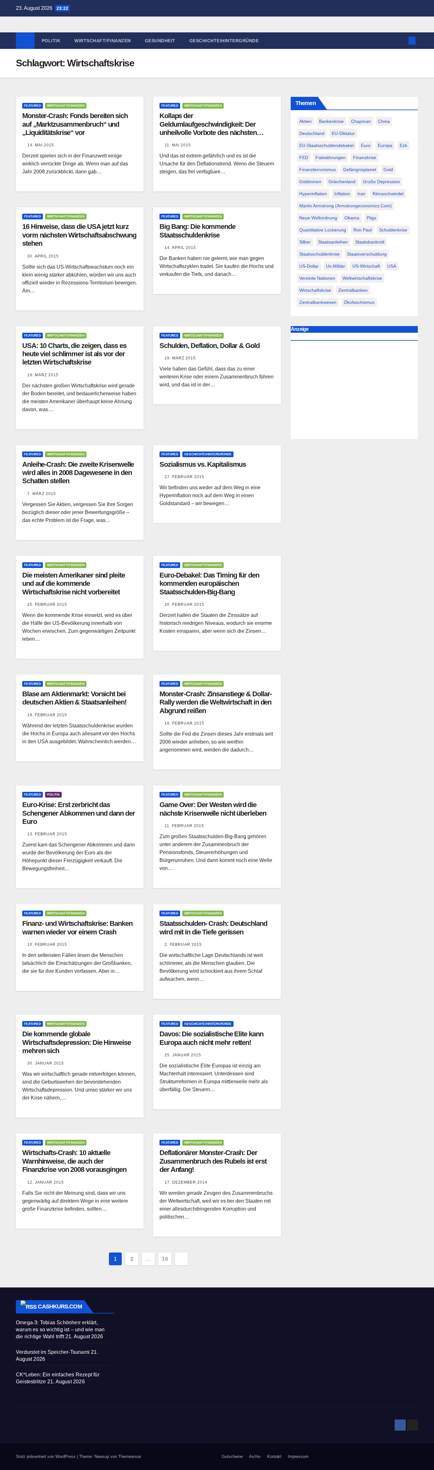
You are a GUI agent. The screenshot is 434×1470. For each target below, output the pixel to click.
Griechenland (342, 181)
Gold (388, 169)
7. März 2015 (41, 493)
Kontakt (274, 1456)
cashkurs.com (60, 1306)
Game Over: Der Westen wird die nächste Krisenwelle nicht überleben (212, 809)
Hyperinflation (313, 193)
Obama (351, 217)
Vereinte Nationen (317, 278)
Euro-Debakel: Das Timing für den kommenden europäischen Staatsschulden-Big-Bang (209, 583)
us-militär (335, 266)
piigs (371, 217)
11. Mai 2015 (178, 145)
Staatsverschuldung (367, 254)
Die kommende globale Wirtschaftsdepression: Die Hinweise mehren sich (76, 1042)
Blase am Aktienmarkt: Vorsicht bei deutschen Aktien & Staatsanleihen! (74, 698)
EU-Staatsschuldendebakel (326, 145)
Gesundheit (160, 40)
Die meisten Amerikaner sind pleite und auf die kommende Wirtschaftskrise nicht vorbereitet (73, 583)
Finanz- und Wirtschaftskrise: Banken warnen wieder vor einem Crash (77, 927)
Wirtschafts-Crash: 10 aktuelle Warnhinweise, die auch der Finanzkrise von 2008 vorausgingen (74, 1161)
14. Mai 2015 (40, 145)
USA (391, 266)
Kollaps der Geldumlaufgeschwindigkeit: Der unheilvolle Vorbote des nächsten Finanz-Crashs (208, 128)
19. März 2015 (42, 375)
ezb (403, 145)
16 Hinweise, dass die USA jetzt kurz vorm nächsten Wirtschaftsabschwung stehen (79, 235)
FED (303, 157)
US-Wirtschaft (366, 266)
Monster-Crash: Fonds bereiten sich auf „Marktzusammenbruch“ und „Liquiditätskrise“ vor (75, 124)
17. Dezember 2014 (186, 1182)
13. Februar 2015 (47, 834)
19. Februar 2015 (47, 715)
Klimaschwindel (388, 193)
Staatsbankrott (369, 241)
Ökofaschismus (359, 302)
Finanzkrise (364, 157)
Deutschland (311, 133)
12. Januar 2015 (45, 1182)
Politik (51, 40)
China (384, 121)
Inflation (342, 193)
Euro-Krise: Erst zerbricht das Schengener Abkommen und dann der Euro (78, 813)
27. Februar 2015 (184, 477)
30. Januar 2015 (45, 1063)
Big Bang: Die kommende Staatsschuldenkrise (197, 231)
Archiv (255, 1456)
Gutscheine (232, 1456)
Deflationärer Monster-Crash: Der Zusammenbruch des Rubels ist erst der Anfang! (213, 1161)
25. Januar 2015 (183, 1055)
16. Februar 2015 (184, 723)
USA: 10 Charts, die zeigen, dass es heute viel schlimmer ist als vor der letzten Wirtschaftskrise (74, 354)
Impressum (298, 1456)
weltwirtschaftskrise (362, 278)
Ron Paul (362, 229)
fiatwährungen (330, 157)
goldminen (310, 181)
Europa (385, 145)
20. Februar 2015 (184, 604)
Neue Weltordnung (318, 217)
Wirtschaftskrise (315, 290)
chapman (361, 121)
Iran (361, 193)
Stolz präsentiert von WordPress (46, 1456)
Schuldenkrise (393, 229)
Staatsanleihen (333, 241)
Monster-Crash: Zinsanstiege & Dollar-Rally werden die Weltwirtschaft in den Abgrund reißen (215, 702)
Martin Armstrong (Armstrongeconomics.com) (345, 205)
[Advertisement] (354, 391)
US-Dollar (309, 266)
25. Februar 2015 (47, 604)
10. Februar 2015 (47, 944)
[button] (401, 40)
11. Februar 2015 (184, 826)
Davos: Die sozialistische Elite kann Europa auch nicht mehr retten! (211, 1038)
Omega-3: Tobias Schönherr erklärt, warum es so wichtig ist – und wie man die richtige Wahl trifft (60, 1329)
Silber (305, 241)
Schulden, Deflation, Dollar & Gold (209, 346)
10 (165, 1259)
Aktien (305, 121)
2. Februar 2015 (183, 944)
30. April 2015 (43, 256)
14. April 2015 (180, 247)
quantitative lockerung (322, 229)
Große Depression (381, 181)
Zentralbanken (353, 290)
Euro (365, 145)
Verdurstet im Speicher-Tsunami (53, 1352)
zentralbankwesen (317, 302)
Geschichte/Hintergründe (224, 40)
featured (32, 105)
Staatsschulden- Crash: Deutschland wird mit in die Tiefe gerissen (213, 927)
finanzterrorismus (317, 169)
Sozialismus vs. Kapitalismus (202, 464)
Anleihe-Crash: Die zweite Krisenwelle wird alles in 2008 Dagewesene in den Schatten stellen (78, 472)
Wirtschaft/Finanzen (102, 40)
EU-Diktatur (343, 133)
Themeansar (129, 1456)
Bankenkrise (331, 121)
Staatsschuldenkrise (319, 254)
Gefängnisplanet (359, 169)
